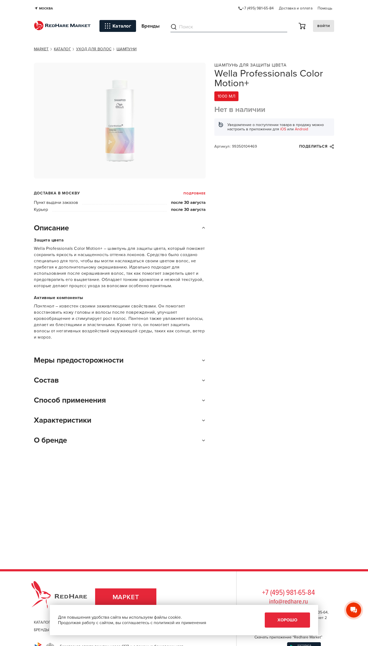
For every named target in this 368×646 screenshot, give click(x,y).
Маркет (125, 597)
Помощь (325, 8)
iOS (283, 129)
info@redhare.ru (288, 602)
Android (301, 129)
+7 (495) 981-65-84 (288, 593)
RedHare (64, 597)
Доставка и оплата (295, 8)
